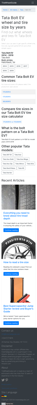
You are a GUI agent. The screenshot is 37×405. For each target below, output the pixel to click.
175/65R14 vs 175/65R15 (12, 122)
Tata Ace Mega (22, 159)
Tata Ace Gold (8, 159)
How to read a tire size (16, 262)
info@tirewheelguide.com (10, 334)
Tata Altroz (19, 164)
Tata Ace (18, 155)
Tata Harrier (7, 173)
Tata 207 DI (7, 155)
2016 (18, 66)
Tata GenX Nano (9, 168)
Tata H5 (21, 168)
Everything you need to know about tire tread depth (16, 215)
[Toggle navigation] (32, 3)
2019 (12, 71)
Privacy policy (6, 384)
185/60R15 (7, 101)
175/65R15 (7, 97)
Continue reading (11, 230)
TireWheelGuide (9, 3)
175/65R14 (7, 92)
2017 (25, 66)
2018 (5, 71)
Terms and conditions (9, 388)
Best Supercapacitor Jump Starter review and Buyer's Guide (18, 309)
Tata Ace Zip (7, 164)
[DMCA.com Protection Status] (7, 404)
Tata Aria (30, 164)
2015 (12, 66)
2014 (5, 66)
